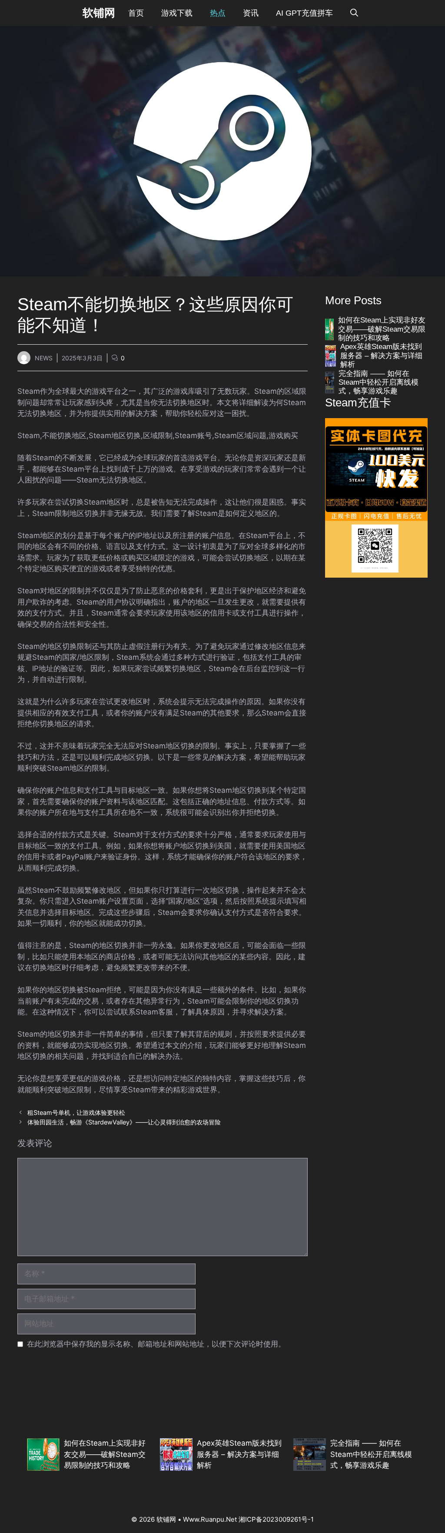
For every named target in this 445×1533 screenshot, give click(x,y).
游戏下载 (177, 13)
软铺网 (99, 13)
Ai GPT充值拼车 (304, 13)
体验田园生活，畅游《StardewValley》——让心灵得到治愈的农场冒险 (124, 1122)
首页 (136, 13)
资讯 (251, 13)
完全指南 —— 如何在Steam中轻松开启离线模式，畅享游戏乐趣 (378, 382)
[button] (354, 13)
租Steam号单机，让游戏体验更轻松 (76, 1112)
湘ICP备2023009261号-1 (276, 1519)
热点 (218, 13)
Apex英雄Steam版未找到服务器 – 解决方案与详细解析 (381, 356)
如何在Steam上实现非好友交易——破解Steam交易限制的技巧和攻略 (381, 329)
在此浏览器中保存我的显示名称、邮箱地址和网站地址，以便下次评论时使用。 (156, 1344)
